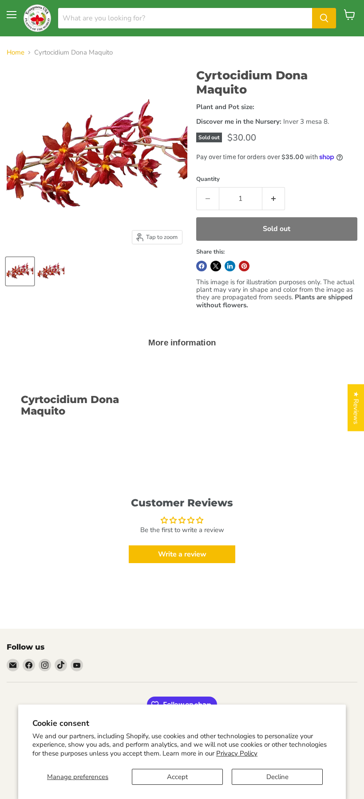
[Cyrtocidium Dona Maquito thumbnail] (20, 271)
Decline (277, 776)
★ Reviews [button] (356, 408)
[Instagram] (45, 665)
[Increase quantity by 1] (273, 198)
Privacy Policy (236, 753)
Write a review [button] (182, 554)
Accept (177, 776)
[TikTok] (61, 665)
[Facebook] (29, 665)
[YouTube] (77, 665)
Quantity (208, 179)
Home (15, 52)
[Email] (13, 665)
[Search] (324, 18)
